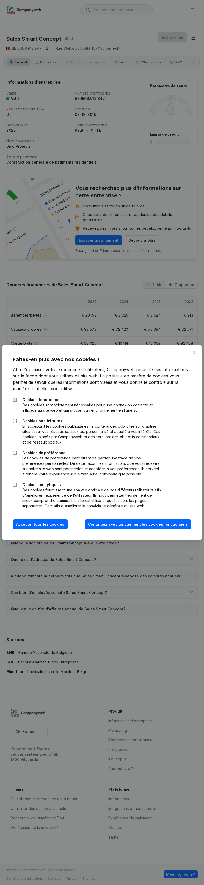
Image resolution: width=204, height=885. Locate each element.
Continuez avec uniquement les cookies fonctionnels (138, 524)
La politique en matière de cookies (134, 375)
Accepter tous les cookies (40, 524)
